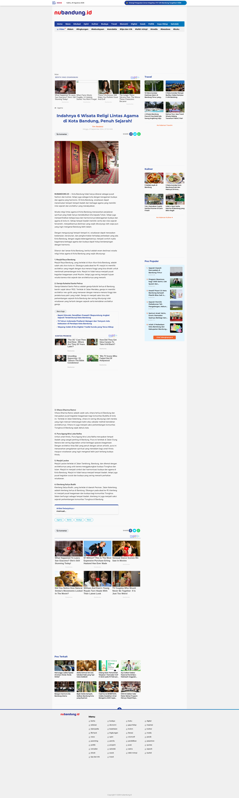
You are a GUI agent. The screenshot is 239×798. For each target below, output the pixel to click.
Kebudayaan (98, 29)
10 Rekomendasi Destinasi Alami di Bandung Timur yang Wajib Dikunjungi (153, 95)
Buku (177, 29)
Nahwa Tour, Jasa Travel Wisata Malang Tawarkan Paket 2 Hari (175, 116)
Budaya (104, 24)
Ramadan (94, 749)
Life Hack (94, 733)
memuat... (61, 511)
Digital (134, 24)
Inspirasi (150, 725)
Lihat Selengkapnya (164, 337)
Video (61, 29)
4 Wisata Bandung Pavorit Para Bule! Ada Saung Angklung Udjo (153, 116)
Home (59, 3)
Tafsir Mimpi (142, 29)
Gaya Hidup (162, 24)
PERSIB (149, 737)
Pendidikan (132, 741)
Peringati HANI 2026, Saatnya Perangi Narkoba (146, 3)
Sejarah (149, 749)
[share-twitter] (135, 134)
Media (155, 29)
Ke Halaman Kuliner (164, 217)
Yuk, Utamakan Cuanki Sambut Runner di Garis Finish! (154, 208)
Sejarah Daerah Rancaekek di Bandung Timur (155, 270)
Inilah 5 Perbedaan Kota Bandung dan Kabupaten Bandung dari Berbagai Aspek (157, 326)
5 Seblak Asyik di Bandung (151, 186)
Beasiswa (166, 29)
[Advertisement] (139, 13)
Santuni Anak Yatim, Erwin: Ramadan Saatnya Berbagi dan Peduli (157, 315)
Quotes (149, 745)
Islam (71, 29)
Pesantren (150, 741)
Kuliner (95, 24)
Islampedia (95, 729)
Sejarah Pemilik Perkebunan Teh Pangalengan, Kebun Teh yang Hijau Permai (158, 304)
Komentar (63, 134)
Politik (151, 24)
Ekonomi (124, 24)
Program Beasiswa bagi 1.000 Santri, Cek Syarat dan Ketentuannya (158, 281)
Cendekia (112, 29)
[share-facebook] (131, 134)
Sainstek (175, 24)
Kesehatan (113, 729)
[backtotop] (119, 709)
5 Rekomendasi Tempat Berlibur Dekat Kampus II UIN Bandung (174, 95)
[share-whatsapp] (139, 134)
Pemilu (112, 741)
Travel (114, 24)
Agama (59, 520)
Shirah (93, 753)
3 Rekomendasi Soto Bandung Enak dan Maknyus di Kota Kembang (173, 187)
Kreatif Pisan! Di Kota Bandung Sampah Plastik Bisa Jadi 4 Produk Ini (158, 293)
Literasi (130, 733)
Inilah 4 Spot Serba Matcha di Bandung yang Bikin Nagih (175, 208)
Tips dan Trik (126, 29)
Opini (86, 24)
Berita (69, 520)
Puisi (130, 745)
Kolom (130, 729)
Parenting (94, 741)
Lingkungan (83, 29)
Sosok (142, 24)
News (67, 24)
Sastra (130, 749)
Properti (112, 745)
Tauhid (149, 753)
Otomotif (131, 737)
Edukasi (77, 24)
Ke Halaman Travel (164, 125)
